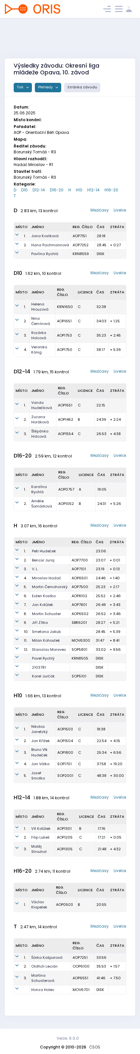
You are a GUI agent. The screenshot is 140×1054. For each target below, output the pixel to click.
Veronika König (39, 349)
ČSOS (94, 1047)
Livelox (120, 210)
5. (25, 586)
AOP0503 (64, 904)
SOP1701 (64, 763)
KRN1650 (65, 306)
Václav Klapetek (39, 904)
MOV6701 (81, 989)
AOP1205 (65, 837)
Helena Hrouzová (40, 307)
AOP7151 (80, 235)
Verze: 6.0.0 (68, 1038)
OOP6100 (81, 966)
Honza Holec (42, 989)
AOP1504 (65, 740)
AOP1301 (64, 828)
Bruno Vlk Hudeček (39, 752)
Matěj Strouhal (39, 849)
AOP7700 (80, 560)
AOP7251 (80, 957)
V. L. (35, 569)
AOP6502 (80, 613)
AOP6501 (80, 578)
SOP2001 (65, 775)
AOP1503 (65, 729)
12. (26, 649)
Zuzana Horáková (40, 419)
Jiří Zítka (40, 622)
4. (25, 349)
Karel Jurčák (43, 676)
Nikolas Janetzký (39, 729)
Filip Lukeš (40, 837)
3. (25, 335)
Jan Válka (40, 763)
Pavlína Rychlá (44, 253)
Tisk (20, 87)
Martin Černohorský (50, 586)
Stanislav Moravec (49, 649)
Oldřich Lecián (44, 966)
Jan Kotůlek (42, 604)
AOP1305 (65, 849)
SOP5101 (79, 676)
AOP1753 (64, 335)
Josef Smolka (38, 775)
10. (26, 631)
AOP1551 (65, 405)
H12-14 (93, 190)
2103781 (39, 667)
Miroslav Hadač (46, 578)
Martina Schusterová (42, 978)
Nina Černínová (40, 321)
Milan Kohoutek (46, 640)
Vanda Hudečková (41, 405)
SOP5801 (79, 649)
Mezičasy (100, 210)
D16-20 (56, 190)
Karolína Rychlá (39, 489)
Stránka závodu (82, 87)
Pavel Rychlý (43, 658)
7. (25, 604)
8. (25, 613)
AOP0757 (66, 489)
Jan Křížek (40, 740)
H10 (79, 190)
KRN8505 (80, 658)
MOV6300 (81, 640)
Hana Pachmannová (50, 245)
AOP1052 (66, 503)
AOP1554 (65, 433)
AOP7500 (80, 586)
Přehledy (46, 87)
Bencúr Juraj (43, 560)
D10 (24, 190)
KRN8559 (81, 253)
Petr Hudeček (44, 551)
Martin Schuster (46, 613)
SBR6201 (79, 622)
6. (25, 595)
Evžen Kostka (44, 595)
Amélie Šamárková (41, 503)
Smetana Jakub (46, 631)
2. (25, 245)
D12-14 (39, 190)
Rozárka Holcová (38, 335)
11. (25, 640)
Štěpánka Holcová (40, 434)
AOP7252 (81, 245)
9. (25, 622)
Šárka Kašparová (47, 957)
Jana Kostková (45, 235)
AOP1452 (65, 419)
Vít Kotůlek (40, 828)
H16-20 (111, 190)
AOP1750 (64, 349)
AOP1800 (65, 752)
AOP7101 (79, 569)
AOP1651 (64, 321)
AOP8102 (79, 595)
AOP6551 (80, 978)
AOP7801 (79, 604)
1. (25, 235)
